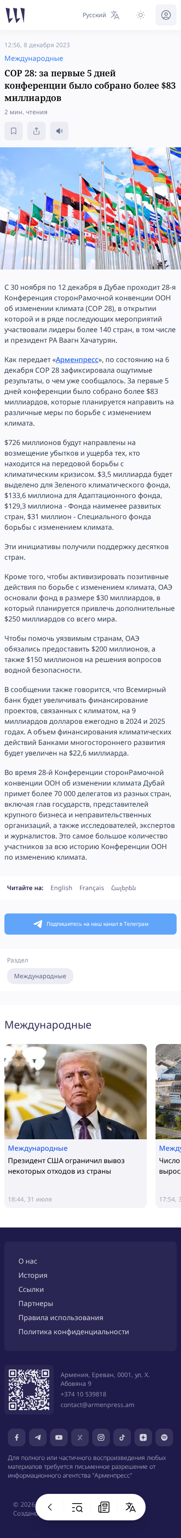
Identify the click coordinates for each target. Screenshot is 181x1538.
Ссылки (31, 1289)
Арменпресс (77, 359)
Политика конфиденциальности (73, 1331)
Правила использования (60, 1317)
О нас (27, 1261)
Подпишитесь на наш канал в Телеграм (97, 924)
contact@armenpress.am (97, 1404)
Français (92, 887)
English (61, 887)
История (32, 1275)
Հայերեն (123, 887)
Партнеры (35, 1303)
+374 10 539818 (83, 1394)
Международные (40, 976)
